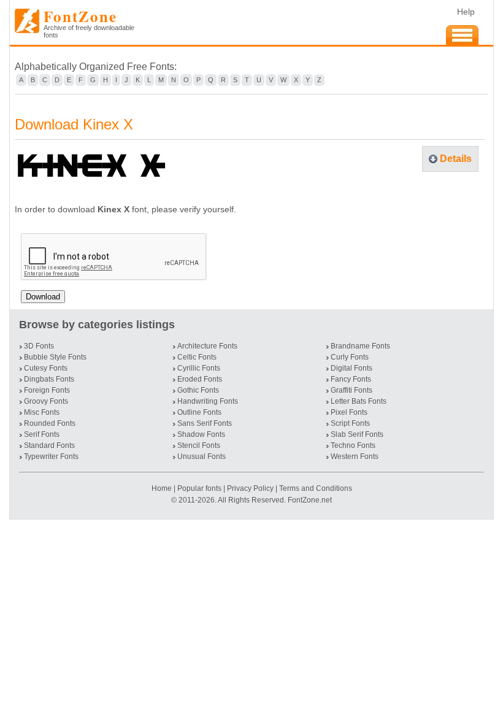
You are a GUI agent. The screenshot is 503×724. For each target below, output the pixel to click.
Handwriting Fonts (207, 401)
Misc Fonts (42, 412)
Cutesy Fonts (45, 368)
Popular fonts (199, 488)
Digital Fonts (351, 368)
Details (456, 158)
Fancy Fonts (351, 379)
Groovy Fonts (46, 401)
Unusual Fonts (201, 456)
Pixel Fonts (349, 412)
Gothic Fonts (198, 390)
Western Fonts (354, 456)
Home (163, 488)
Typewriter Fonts (51, 456)
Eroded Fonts (199, 379)
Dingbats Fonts (49, 379)
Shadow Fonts (201, 434)
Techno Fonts (353, 445)
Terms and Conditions (315, 488)
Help (466, 12)
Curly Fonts (350, 357)
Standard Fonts (49, 445)
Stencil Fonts (198, 445)
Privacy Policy (250, 488)
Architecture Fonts (207, 346)
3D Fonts (39, 346)
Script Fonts (350, 423)
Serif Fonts (42, 434)
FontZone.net (310, 500)
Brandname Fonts (360, 346)
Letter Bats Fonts (358, 401)
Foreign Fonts (47, 390)
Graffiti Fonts (351, 390)
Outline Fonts (199, 412)
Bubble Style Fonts (55, 357)
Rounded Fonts (49, 423)
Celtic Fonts (197, 357)
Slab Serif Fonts (357, 434)
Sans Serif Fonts (204, 423)
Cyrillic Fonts (198, 368)
